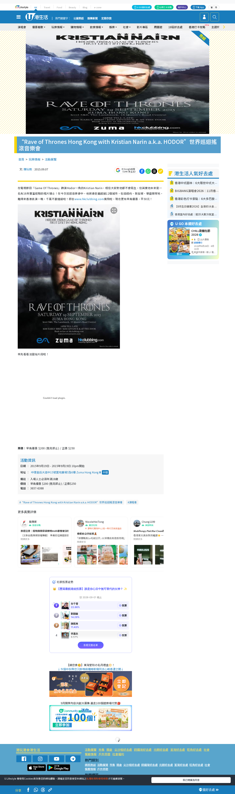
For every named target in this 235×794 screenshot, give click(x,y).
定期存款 (106, 18)
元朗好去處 (161, 749)
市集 (101, 749)
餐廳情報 (91, 754)
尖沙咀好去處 (123, 749)
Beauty (72, 7)
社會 (207, 749)
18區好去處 (175, 27)
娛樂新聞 (92, 18)
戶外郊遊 (104, 754)
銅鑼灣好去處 (143, 749)
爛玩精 (28, 169)
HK (35, 7)
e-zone (98, 7)
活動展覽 (51, 159)
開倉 (109, 749)
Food (59, 7)
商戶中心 (182, 7)
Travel (47, 7)
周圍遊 (158, 27)
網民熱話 (90, 765)
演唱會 (22, 27)
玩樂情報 (34, 159)
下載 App (199, 7)
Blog (85, 7)
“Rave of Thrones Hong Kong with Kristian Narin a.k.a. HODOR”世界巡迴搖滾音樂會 (71, 502)
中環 (105, 472)
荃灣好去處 (177, 749)
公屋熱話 (78, 18)
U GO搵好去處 (143, 7)
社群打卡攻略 (165, 7)
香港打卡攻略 (197, 27)
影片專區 (142, 27)
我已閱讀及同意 (191, 780)
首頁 (21, 159)
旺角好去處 (194, 749)
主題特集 (216, 27)
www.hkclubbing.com (89, 199)
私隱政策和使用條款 (97, 778)
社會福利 (118, 754)
